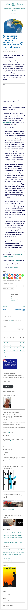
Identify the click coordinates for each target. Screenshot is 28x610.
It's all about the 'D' (7, 558)
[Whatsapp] (22, 275)
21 (20, 347)
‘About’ (8, 432)
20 (17, 347)
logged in (11, 320)
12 (14, 345)
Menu (15, 13)
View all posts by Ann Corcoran (15, 299)
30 (4, 352)
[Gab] (7, 278)
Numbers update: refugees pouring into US (12, 549)
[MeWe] (17, 275)
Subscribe (8, 386)
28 (20, 350)
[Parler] (9, 278)
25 (10, 350)
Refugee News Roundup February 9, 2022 (12, 535)
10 (7, 345)
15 (23, 345)
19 (14, 347)
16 (4, 347)
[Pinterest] (15, 275)
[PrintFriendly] (17, 278)
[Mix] (20, 275)
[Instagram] (15, 278)
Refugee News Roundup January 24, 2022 (12, 540)
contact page (9, 459)
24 (7, 350)
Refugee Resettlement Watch (14, 4)
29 (23, 350)
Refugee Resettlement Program (11, 282)
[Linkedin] (12, 275)
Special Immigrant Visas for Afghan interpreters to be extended (20, 308)
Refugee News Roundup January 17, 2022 (12, 542)
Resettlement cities (8, 283)
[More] (20, 278)
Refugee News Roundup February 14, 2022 (12, 532)
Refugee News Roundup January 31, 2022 (12, 537)
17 (7, 347)
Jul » (7, 356)
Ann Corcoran (13, 51)
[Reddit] (9, 275)
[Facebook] (4, 275)
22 (23, 347)
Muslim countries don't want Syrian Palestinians (13, 552)
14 (20, 345)
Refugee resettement (8, 288)
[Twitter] (7, 275)
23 (4, 350)
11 (10, 345)
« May (4, 356)
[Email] (4, 278)
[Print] (12, 278)
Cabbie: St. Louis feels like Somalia (8, 308)
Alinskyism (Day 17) (7, 561)
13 (17, 345)
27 (17, 350)
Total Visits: (5, 605)
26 (14, 350)
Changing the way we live (14, 280)
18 (10, 347)
